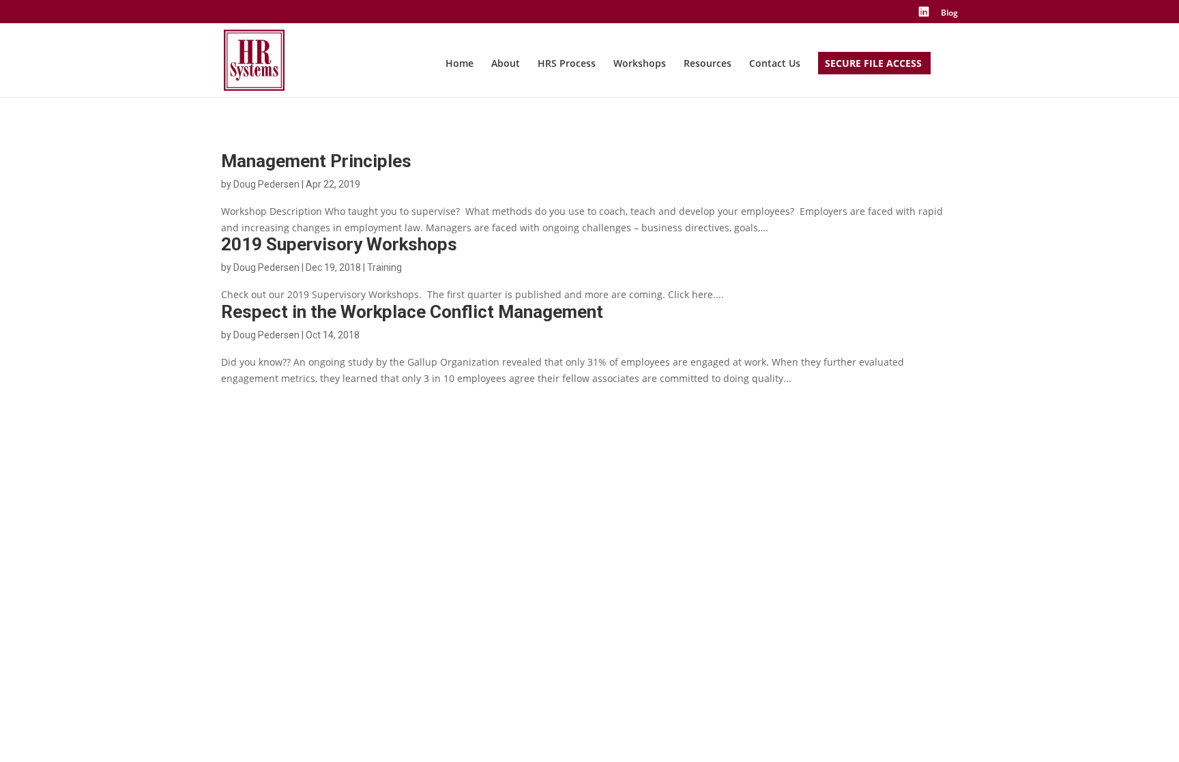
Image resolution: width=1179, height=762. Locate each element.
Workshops (639, 64)
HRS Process (567, 64)
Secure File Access (873, 64)
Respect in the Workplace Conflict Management (412, 312)
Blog (949, 13)
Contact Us (774, 64)
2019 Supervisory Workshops (339, 244)
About (505, 64)
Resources (707, 64)
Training (384, 267)
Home (460, 64)
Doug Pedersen (266, 184)
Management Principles (316, 161)
